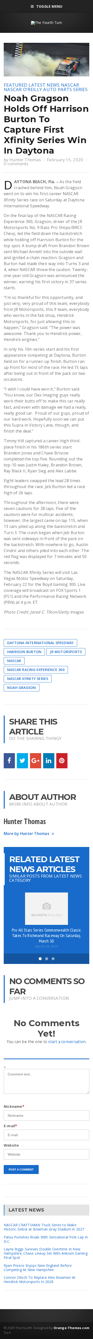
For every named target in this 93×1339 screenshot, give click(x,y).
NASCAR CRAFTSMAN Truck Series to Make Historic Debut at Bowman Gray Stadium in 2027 (44, 1227)
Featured (15, 85)
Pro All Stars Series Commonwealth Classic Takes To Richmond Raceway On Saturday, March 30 (46, 935)
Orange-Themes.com (71, 1328)
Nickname (14, 1106)
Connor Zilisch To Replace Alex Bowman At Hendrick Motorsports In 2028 (39, 1279)
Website (11, 1145)
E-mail (10, 1125)
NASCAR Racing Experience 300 (35, 669)
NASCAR (70, 85)
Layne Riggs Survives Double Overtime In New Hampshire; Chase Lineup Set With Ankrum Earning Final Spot (46, 1253)
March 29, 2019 (46, 946)
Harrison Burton (24, 651)
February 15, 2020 (65, 160)
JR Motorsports (66, 651)
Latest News (44, 85)
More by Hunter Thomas (26, 834)
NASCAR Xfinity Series (27, 678)
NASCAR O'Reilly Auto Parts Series (46, 89)
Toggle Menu (49, 6)
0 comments (16, 164)
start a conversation (67, 1041)
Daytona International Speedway (40, 642)
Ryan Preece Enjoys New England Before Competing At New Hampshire (38, 1267)
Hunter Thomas (25, 160)
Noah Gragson (21, 687)
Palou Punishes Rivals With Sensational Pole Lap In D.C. (46, 1239)
